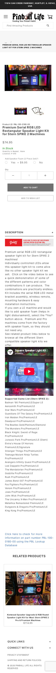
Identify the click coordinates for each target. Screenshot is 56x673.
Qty (6, 169)
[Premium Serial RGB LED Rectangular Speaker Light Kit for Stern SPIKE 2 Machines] (28, 79)
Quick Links (16, 641)
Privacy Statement (18, 655)
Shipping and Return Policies (24, 660)
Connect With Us (20, 647)
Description (14, 232)
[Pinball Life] (27, 16)
